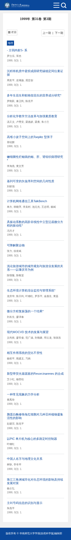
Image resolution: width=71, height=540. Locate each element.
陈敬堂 (20, 275)
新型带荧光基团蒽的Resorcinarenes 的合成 (35, 373)
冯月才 (11, 230)
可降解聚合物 (16, 245)
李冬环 (17, 464)
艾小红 (11, 379)
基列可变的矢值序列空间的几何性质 (30, 181)
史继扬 (20, 80)
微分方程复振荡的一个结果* (25, 311)
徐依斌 (17, 251)
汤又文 (11, 121)
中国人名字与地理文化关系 (24, 458)
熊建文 (20, 358)
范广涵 (29, 337)
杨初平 (11, 358)
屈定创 (29, 80)
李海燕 (11, 166)
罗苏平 (38, 296)
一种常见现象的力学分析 (23, 394)
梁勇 (37, 121)
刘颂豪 (38, 337)
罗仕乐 (11, 55)
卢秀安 (20, 121)
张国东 (57, 337)
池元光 (36, 206)
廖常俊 (20, 337)
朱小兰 (45, 121)
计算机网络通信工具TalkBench (27, 201)
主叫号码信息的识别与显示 (24, 503)
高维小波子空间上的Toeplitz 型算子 (30, 137)
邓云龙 (48, 337)
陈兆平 (29, 101)
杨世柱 (20, 379)
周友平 (11, 80)
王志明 (45, 206)
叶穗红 (29, 296)
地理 (10, 43)
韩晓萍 (17, 206)
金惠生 (48, 296)
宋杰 (18, 55)
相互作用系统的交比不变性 (24, 352)
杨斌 (53, 206)
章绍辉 (11, 142)
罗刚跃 (11, 101)
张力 (9, 251)
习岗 (28, 358)
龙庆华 (11, 296)
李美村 (27, 206)
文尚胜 (11, 337)
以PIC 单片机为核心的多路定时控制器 (32, 438)
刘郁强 (11, 186)
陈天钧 (20, 296)
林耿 (9, 464)
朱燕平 (11, 508)
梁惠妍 (29, 121)
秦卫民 (20, 101)
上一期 (47, 32)
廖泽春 (20, 316)
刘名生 (11, 316)
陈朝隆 (11, 275)
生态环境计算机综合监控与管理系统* (31, 290)
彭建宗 (11, 423)
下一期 (59, 32)
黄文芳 (20, 166)
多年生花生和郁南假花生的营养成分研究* (34, 95)
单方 (9, 206)
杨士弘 (11, 488)
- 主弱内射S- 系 (17, 50)
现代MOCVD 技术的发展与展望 (28, 332)
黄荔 (55, 296)
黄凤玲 (11, 399)
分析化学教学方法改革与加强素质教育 (32, 116)
